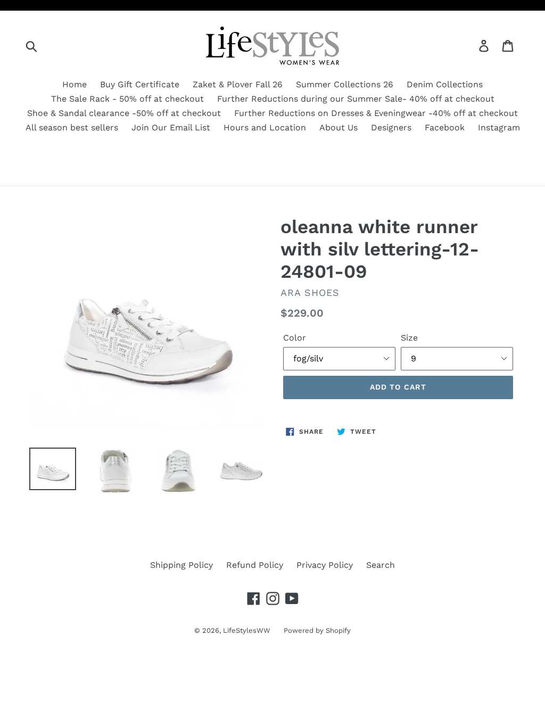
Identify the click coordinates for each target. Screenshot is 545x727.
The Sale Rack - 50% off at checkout (127, 99)
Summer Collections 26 (344, 84)
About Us (338, 127)
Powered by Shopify (317, 630)
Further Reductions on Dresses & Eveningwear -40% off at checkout (376, 113)
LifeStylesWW (246, 630)
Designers (391, 127)
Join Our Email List (170, 127)
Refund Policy (254, 565)
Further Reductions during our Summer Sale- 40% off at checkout (355, 99)
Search (380, 565)
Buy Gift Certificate (139, 84)
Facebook (445, 127)
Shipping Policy (181, 565)
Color (294, 338)
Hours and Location (265, 127)
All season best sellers (72, 127)
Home (74, 84)
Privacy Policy (324, 565)
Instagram (499, 127)
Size (409, 338)
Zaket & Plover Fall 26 (238, 84)
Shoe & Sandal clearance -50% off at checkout (124, 113)
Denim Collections (445, 84)
